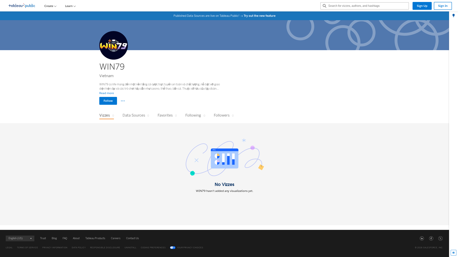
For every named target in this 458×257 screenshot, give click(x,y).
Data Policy (79, 247)
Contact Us (132, 238)
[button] (422, 238)
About (76, 238)
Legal (9, 247)
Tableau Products (95, 238)
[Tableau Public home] (22, 6)
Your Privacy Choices (190, 247)
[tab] (453, 16)
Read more (106, 93)
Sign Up (422, 6)
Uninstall (131, 247)
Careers (115, 238)
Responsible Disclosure (105, 247)
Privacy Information (54, 247)
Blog (54, 238)
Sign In (443, 6)
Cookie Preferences (153, 247)
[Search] (324, 6)
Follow (108, 101)
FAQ (65, 238)
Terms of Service (27, 247)
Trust (43, 238)
